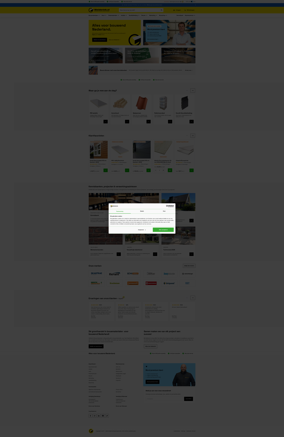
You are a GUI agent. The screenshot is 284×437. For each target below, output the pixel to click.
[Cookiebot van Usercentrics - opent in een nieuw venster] (167, 206)
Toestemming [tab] (119, 211)
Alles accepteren (163, 229)
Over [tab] (164, 211)
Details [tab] (142, 211)
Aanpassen (141, 229)
